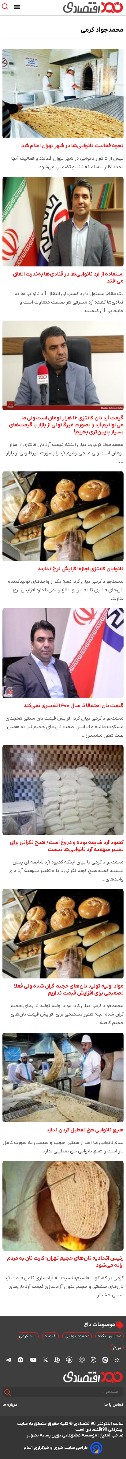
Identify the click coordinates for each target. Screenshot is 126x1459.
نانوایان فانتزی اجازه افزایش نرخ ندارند (81, 568)
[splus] (69, 1360)
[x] (45, 1360)
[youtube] (33, 1359)
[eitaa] (105, 1360)
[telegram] (9, 1360)
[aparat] (57, 1360)
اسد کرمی (27, 1336)
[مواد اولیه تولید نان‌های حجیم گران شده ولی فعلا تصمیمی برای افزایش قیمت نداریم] (63, 933)
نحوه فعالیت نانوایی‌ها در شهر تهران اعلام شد (72, 145)
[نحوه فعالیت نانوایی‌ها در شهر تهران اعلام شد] (63, 93)
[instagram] (20, 1360)
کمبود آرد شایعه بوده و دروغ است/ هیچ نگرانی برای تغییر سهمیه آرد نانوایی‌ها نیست (67, 846)
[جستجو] (8, 1392)
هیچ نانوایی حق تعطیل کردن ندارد (85, 1130)
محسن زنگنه (109, 1336)
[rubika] (82, 1360)
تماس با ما (114, 1404)
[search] (6, 6)
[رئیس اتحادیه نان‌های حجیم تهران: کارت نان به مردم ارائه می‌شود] (63, 1205)
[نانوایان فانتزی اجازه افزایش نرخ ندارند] (63, 516)
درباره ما (9, 1404)
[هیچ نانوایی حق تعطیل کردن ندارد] (63, 1077)
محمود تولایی (77, 1336)
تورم (117, 1347)
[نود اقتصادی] (81, 7)
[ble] (93, 1360)
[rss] (117, 1360)
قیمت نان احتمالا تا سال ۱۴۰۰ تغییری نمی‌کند (74, 705)
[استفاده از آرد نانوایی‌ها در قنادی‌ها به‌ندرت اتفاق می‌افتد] (63, 221)
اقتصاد (50, 1336)
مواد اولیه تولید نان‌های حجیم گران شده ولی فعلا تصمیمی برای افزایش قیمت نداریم (69, 990)
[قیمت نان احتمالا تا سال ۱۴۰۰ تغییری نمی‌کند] (63, 653)
